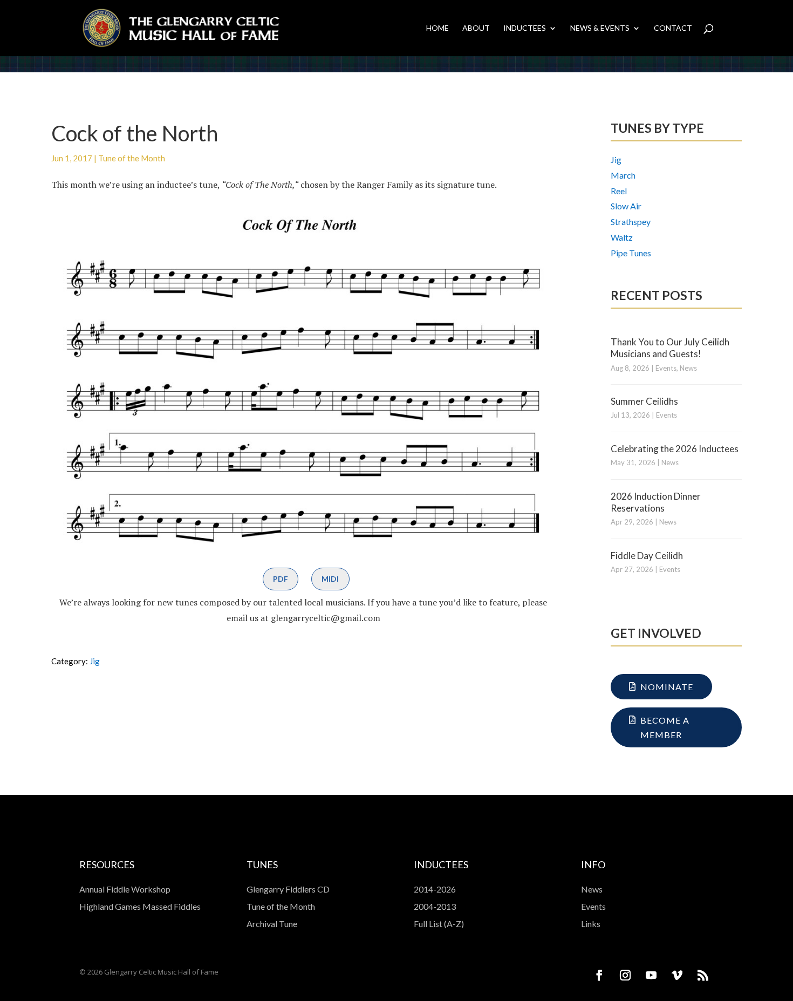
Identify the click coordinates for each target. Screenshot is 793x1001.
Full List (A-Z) (439, 923)
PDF (280, 578)
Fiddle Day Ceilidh (647, 555)
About (476, 28)
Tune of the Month (131, 158)
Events (665, 368)
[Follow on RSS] (703, 975)
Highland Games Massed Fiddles (140, 906)
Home (437, 28)
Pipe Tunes (631, 253)
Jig (95, 661)
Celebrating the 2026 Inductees (675, 448)
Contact (673, 28)
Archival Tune (272, 923)
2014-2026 (435, 889)
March (623, 175)
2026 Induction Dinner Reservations (656, 502)
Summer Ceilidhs (644, 401)
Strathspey (631, 221)
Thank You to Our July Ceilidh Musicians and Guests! (670, 347)
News (688, 368)
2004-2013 (435, 906)
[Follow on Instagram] (625, 975)
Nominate (666, 687)
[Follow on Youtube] (651, 975)
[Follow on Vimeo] (677, 975)
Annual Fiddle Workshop (124, 889)
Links (590, 923)
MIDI (330, 578)
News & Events (600, 28)
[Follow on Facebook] (599, 975)
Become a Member (664, 727)
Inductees (524, 28)
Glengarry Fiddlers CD (288, 889)
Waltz (622, 237)
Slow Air (626, 206)
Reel (619, 191)
